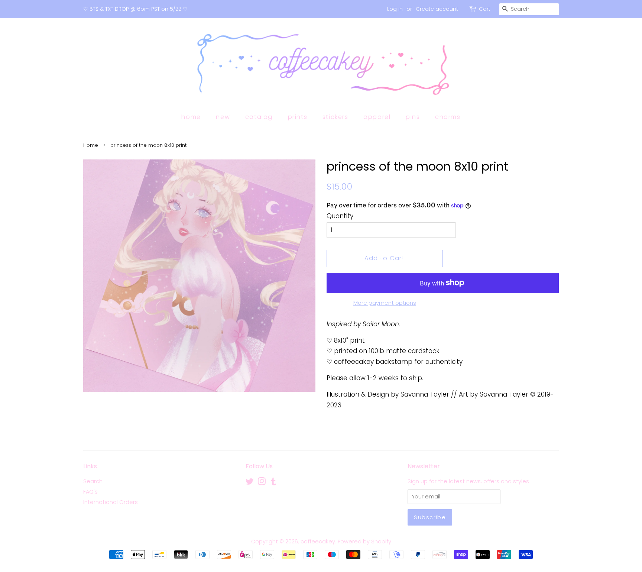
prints (298, 117)
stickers (335, 117)
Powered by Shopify (364, 541)
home (191, 117)
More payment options (384, 303)
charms (448, 117)
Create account (437, 9)
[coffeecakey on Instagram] (261, 483)
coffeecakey (318, 541)
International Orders (110, 502)
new (223, 117)
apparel (376, 117)
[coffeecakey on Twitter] (250, 483)
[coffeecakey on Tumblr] (273, 483)
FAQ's (90, 491)
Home (90, 145)
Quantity (340, 215)
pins (413, 117)
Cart (484, 9)
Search (93, 481)
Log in (395, 9)
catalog (259, 117)
